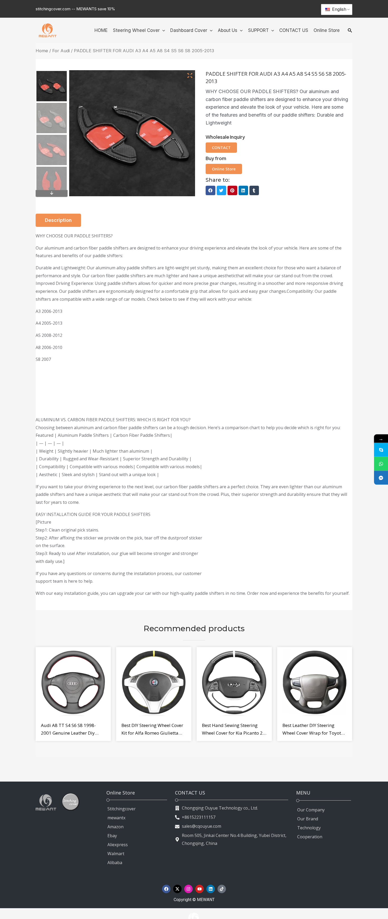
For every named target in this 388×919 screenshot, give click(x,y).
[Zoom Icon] (190, 75)
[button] (210, 190)
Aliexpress (117, 845)
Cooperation (309, 837)
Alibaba (114, 862)
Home (42, 50)
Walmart (115, 853)
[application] (162, 30)
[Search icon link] (350, 31)
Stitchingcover (121, 809)
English (338, 9)
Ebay (112, 836)
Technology (309, 828)
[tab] (58, 220)
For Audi (61, 50)
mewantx (116, 818)
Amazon (115, 827)
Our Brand (307, 819)
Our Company (311, 810)
